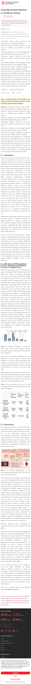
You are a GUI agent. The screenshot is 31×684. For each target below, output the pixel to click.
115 (28, 291)
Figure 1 (21, 318)
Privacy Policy (5, 605)
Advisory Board (5, 641)
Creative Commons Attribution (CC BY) (15, 598)
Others (8, 29)
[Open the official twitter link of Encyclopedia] (6, 630)
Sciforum (3, 657)
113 (21, 280)
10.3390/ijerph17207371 (12, 589)
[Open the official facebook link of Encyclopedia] (17, 630)
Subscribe (6, 625)
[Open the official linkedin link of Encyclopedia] (9, 630)
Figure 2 (18, 429)
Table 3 (3, 372)
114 (15, 284)
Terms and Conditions (19, 602)
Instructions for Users (6, 643)
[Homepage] (3, 3)
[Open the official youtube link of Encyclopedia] (13, 630)
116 (14, 297)
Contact (3, 647)
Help (2, 645)
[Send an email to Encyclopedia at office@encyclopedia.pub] (2, 630)
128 (18, 561)
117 (2, 369)
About (2, 638)
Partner (3, 650)
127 (20, 507)
